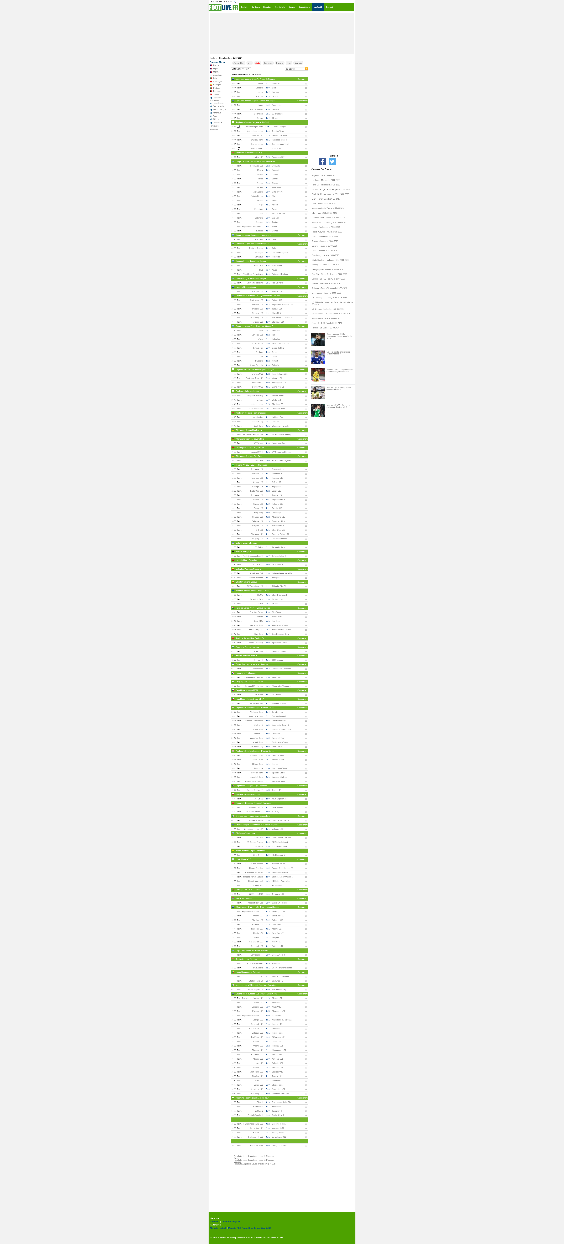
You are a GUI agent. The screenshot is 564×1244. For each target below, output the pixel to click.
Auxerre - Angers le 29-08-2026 (325, 241)
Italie (215, 78)
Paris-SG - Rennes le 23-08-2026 (326, 185)
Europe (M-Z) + (219, 109)
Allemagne (217, 81)
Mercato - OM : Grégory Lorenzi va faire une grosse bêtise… (340, 371)
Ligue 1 (216, 68)
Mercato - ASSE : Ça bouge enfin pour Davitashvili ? (338, 406)
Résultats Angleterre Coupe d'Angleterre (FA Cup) (255, 1164)
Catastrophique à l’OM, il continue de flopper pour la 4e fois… (339, 336)
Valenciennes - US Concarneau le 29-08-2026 (331, 314)
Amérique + (218, 113)
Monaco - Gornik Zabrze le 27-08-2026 (328, 208)
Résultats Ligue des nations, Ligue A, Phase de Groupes (254, 1157)
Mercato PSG (234, 1228)
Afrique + (217, 119)
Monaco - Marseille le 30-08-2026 (326, 318)
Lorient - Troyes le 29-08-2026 (324, 246)
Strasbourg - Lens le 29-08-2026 (325, 255)
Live (250, 63)
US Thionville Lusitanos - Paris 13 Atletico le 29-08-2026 (332, 303)
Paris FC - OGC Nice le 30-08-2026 (327, 323)
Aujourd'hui (239, 63)
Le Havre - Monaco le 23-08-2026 (326, 180)
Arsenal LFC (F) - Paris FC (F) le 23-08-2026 (331, 189)
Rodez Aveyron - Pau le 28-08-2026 (327, 232)
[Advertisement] (282, 33)
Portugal (216, 88)
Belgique (217, 91)
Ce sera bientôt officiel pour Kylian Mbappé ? (338, 353)
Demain (298, 63)
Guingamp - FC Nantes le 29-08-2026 (327, 269)
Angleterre (217, 75)
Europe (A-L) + (219, 106)
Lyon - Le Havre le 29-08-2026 (324, 251)
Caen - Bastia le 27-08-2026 (323, 204)
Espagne (217, 85)
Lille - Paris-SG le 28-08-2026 (324, 213)
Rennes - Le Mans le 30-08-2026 (325, 328)
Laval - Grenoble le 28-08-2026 (325, 236)
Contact (214, 1221)
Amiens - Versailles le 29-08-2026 (326, 283)
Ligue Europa (218, 103)
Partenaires (214, 126)
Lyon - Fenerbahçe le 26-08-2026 (326, 199)
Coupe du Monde (217, 62)
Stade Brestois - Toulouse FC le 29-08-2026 (330, 260)
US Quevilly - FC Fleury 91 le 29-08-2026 (329, 298)
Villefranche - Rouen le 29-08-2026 (326, 293)
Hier (289, 63)
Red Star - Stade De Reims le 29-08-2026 (329, 274)
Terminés (268, 63)
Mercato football (218, 1228)
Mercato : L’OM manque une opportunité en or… (339, 388)
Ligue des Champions (215, 99)
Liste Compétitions (240, 69)
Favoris (279, 63)
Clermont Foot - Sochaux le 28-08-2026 (328, 218)
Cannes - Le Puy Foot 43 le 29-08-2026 (328, 279)
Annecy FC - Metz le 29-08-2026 (325, 265)
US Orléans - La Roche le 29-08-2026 (328, 309)
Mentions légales (231, 1221)
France (216, 65)
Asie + (216, 116)
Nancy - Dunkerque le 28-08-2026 (326, 227)
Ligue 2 (216, 72)
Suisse (216, 94)
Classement (302, 79)
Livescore (214, 129)
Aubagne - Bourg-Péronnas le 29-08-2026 (329, 288)
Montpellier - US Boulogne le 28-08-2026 (329, 222)
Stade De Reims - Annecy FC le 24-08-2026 (330, 194)
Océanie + (217, 122)
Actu (257, 63)
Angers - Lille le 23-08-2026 (323, 175)
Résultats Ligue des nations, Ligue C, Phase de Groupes (254, 1161)
